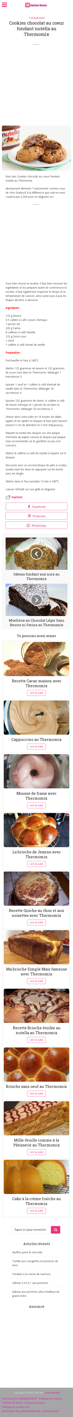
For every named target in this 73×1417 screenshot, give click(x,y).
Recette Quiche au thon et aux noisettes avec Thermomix (36, 913)
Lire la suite (36, 693)
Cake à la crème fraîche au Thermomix (36, 1201)
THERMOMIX (37, 18)
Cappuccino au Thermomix (36, 739)
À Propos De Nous (35, 1402)
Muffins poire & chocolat (27, 1252)
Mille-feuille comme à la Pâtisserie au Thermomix (36, 1142)
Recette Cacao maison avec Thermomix (36, 683)
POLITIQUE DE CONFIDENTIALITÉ (19, 1398)
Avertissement (50, 1411)
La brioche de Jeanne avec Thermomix (36, 854)
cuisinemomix (52, 1392)
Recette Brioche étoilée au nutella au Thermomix (36, 1030)
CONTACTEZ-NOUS (12, 1402)
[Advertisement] (36, 83)
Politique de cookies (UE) (16, 1407)
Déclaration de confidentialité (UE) (21, 1411)
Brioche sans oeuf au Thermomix (36, 1086)
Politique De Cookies (50, 1398)
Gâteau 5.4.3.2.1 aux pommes (30, 1283)
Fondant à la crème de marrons (31, 1274)
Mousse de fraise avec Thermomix (36, 796)
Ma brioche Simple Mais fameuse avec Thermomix (36, 971)
